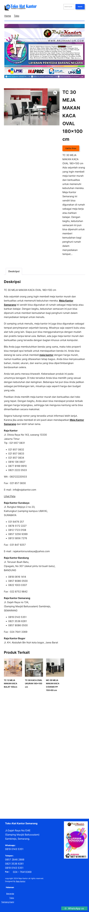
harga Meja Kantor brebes (32, 728)
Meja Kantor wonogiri (30, 793)
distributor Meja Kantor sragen (16, 719)
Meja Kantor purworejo (24, 787)
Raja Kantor (20, 881)
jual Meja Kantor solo (71, 766)
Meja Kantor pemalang (34, 784)
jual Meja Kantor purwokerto (37, 763)
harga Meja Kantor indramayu (47, 731)
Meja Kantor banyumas (67, 772)
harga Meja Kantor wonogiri (69, 745)
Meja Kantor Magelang (58, 781)
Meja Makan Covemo (71, 263)
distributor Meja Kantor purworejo (38, 713)
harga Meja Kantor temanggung (44, 745)
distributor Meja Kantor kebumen (52, 704)
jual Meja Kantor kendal (45, 757)
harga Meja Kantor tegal (20, 745)
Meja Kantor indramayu (49, 778)
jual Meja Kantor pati (47, 760)
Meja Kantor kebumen (69, 778)
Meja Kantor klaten (24, 781)
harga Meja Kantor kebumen (71, 731)
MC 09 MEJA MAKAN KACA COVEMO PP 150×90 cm (52, 685)
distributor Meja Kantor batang (50, 698)
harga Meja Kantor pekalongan (66, 737)
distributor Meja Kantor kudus (28, 707)
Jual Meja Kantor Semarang (50, 766)
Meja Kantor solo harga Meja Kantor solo (27, 790)
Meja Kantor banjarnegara (46, 772)
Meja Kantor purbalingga (54, 784)
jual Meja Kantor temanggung (52, 769)
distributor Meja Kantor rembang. (66, 713)
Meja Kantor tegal (69, 790)
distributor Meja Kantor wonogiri (29, 722)
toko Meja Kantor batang (30, 796)
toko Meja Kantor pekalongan (30, 802)
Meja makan (76, 260)
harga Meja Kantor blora (69, 725)
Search (80, 6)
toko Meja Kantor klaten (22, 799)
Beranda (10, 894)
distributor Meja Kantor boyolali (22, 701)
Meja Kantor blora (24, 775)
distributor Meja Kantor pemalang (58, 710)
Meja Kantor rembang (43, 787)
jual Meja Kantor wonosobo (23, 772)
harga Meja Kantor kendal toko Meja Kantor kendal (25, 734)
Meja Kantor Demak (12, 778)
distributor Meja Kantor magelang (55, 707)
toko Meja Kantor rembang (26, 805)
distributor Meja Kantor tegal (42, 719)
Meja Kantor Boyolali (40, 775)
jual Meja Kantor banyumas (66, 749)
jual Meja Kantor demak (30, 754)
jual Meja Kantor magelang (27, 760)
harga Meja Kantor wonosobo (16, 749)
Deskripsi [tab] (14, 271)
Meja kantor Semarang (62, 787)
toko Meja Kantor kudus (43, 799)
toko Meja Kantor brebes (51, 796)
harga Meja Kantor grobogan (22, 731)
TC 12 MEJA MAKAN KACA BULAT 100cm (10, 683)
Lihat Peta (9, 496)
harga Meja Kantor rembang (30, 743)
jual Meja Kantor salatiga (28, 766)
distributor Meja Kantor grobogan (24, 704)
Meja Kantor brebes (58, 775)
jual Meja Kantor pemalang (67, 760)
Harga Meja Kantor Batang (47, 725)
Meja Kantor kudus (40, 781)
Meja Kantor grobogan (30, 778)
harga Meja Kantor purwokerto (62, 740)
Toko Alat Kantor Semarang (21, 823)
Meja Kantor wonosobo (49, 793)
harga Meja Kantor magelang (21, 737)
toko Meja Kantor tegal (71, 805)
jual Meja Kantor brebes (71, 751)
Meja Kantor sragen (53, 790)
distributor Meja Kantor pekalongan (28, 710)
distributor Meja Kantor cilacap (49, 701)
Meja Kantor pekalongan (14, 784)
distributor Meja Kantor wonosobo (58, 722)
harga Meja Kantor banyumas (23, 725)
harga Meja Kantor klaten (57, 734)
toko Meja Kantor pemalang (55, 802)
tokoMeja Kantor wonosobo (15, 808)
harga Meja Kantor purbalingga (36, 740)
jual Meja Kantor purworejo (60, 763)
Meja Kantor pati (75, 781)
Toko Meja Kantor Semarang (49, 805)
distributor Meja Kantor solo (71, 716)
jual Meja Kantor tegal (30, 769)
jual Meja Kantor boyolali (50, 751)
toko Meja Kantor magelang (65, 799)
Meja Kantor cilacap (75, 775)
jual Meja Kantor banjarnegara (41, 749)
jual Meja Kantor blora (30, 751)
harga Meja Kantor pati (43, 737)
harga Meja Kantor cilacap (55, 728)
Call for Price (70, 148)
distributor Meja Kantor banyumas (23, 698)
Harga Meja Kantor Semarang (55, 743)
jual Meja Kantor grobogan (52, 754)
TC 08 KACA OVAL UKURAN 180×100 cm (33, 683)
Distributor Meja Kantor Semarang (45, 716)
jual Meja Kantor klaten (65, 757)
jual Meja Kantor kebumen (24, 757)
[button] (55, 93)
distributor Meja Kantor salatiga (17, 716)
